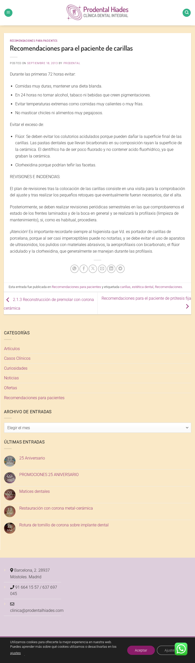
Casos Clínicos (17, 358)
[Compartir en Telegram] (120, 269)
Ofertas (10, 387)
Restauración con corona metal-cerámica (56, 508)
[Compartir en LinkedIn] (111, 269)
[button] (8, 13)
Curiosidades (15, 368)
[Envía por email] (102, 269)
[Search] (187, 13)
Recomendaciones (168, 287)
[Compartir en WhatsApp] (74, 269)
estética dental (142, 287)
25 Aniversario (32, 458)
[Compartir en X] (93, 269)
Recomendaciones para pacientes (34, 40)
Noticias (11, 378)
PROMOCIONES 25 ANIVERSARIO (49, 474)
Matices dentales (34, 491)
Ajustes (170, 650)
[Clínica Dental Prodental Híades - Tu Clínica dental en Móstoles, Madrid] (98, 13)
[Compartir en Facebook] (83, 269)
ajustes (15, 653)
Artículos (12, 348)
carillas (125, 287)
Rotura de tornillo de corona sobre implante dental (64, 525)
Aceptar (141, 650)
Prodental (71, 63)
